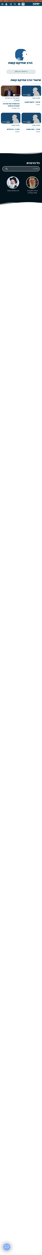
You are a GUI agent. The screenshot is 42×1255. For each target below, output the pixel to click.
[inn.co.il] (23, 4)
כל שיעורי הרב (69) (21, 71)
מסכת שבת (36, 98)
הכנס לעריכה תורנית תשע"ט (12, 99)
